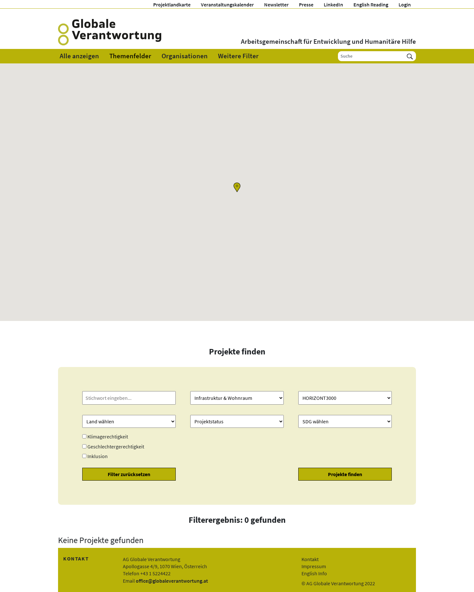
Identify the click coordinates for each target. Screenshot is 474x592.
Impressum (313, 566)
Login (405, 4)
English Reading (370, 4)
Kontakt (310, 559)
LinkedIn (333, 4)
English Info (314, 573)
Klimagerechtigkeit (107, 436)
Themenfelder (130, 56)
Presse (306, 4)
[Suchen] (410, 56)
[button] (237, 187)
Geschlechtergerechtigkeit (115, 446)
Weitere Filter (238, 56)
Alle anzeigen (79, 56)
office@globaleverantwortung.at (172, 581)
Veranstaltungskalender (227, 4)
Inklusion (97, 456)
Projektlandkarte (172, 4)
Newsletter (276, 4)
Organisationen (185, 56)
